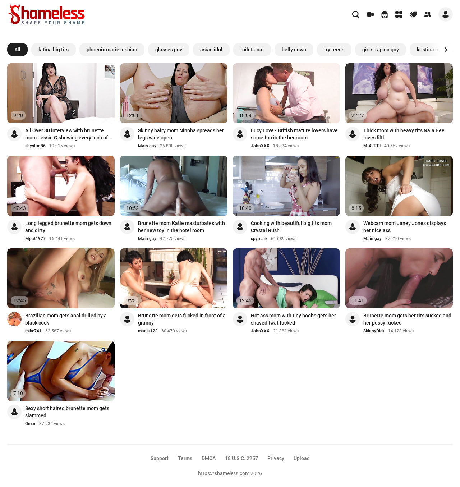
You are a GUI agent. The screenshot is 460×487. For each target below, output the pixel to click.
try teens (334, 49)
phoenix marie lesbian (112, 49)
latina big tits (53, 49)
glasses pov (168, 49)
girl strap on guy (380, 49)
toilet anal (252, 49)
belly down (294, 49)
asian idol (211, 49)
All (17, 49)
